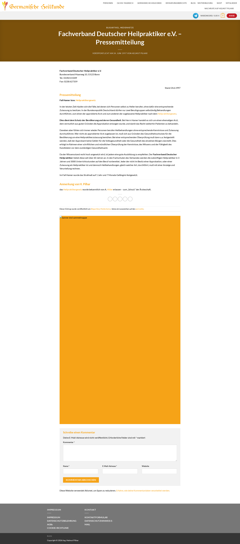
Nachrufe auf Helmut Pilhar (219, 8)
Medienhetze (127, 28)
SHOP (219, 3)
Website (145, 466)
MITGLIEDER (231, 3)
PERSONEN (108, 3)
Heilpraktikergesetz (86, 100)
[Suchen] (237, 8)
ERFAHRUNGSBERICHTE (176, 3)
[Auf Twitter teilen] (115, 199)
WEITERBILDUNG (205, 3)
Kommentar (69, 442)
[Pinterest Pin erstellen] (125, 199)
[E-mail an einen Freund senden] (120, 199)
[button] (212, 16)
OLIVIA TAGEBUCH (125, 3)
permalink (140, 209)
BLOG (193, 3)
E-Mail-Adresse (109, 466)
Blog (49, 536)
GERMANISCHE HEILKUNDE (149, 3)
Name (66, 466)
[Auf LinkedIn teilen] (130, 199)
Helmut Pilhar (139, 53)
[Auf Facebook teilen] (110, 199)
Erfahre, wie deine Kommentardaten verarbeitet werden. (143, 490)
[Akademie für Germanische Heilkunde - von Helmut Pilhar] (36, 5)
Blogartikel (112, 28)
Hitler (110, 189)
